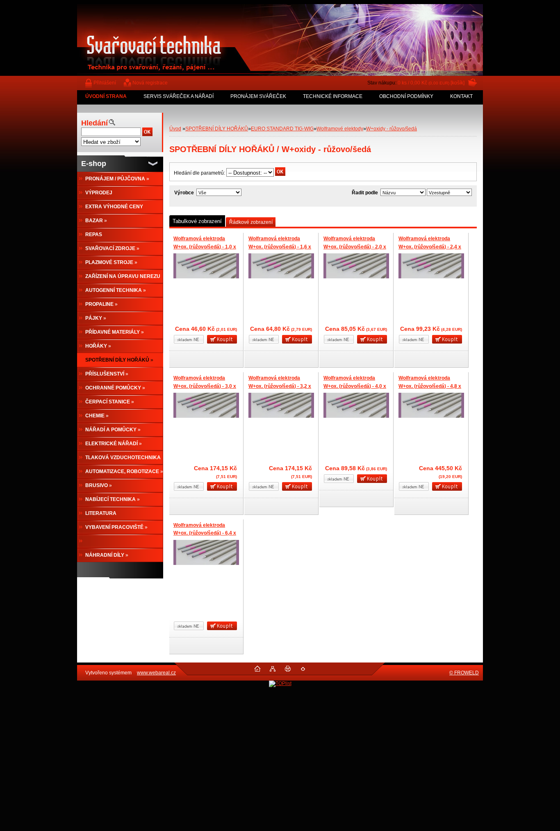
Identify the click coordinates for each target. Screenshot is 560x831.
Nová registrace (150, 83)
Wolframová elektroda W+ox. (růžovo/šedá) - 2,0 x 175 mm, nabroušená (354, 246)
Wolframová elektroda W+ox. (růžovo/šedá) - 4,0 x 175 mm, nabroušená (354, 386)
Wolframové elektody (339, 129)
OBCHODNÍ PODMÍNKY (406, 96)
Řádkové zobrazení (251, 222)
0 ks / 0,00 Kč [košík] (431, 83)
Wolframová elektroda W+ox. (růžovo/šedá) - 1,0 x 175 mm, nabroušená (204, 246)
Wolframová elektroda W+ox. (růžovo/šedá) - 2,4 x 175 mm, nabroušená (429, 246)
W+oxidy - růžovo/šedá (391, 129)
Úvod (175, 129)
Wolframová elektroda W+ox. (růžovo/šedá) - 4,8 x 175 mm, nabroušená (429, 386)
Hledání (94, 123)
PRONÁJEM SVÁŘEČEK (258, 96)
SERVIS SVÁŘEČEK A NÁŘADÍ (178, 96)
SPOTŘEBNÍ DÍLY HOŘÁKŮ (216, 129)
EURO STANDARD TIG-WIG (282, 129)
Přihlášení (104, 83)
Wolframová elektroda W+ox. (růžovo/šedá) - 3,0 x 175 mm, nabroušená (204, 386)
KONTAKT (461, 96)
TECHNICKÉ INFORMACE (332, 96)
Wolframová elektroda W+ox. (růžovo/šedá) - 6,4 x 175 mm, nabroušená (204, 533)
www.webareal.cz (156, 673)
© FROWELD (464, 673)
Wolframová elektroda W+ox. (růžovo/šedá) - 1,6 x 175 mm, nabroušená (279, 246)
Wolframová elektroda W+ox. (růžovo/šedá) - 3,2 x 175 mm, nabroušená (279, 386)
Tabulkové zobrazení (197, 221)
